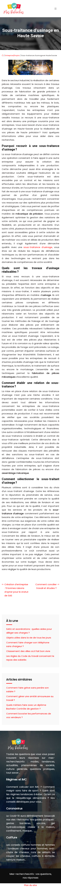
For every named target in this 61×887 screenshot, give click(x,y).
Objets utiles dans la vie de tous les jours (28, 637)
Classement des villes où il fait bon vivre (28, 651)
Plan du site (30, 885)
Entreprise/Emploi (12, 55)
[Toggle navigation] (55, 9)
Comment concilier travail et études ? (46, 586)
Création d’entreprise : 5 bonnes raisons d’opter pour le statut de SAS (16, 590)
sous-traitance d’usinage (38, 247)
